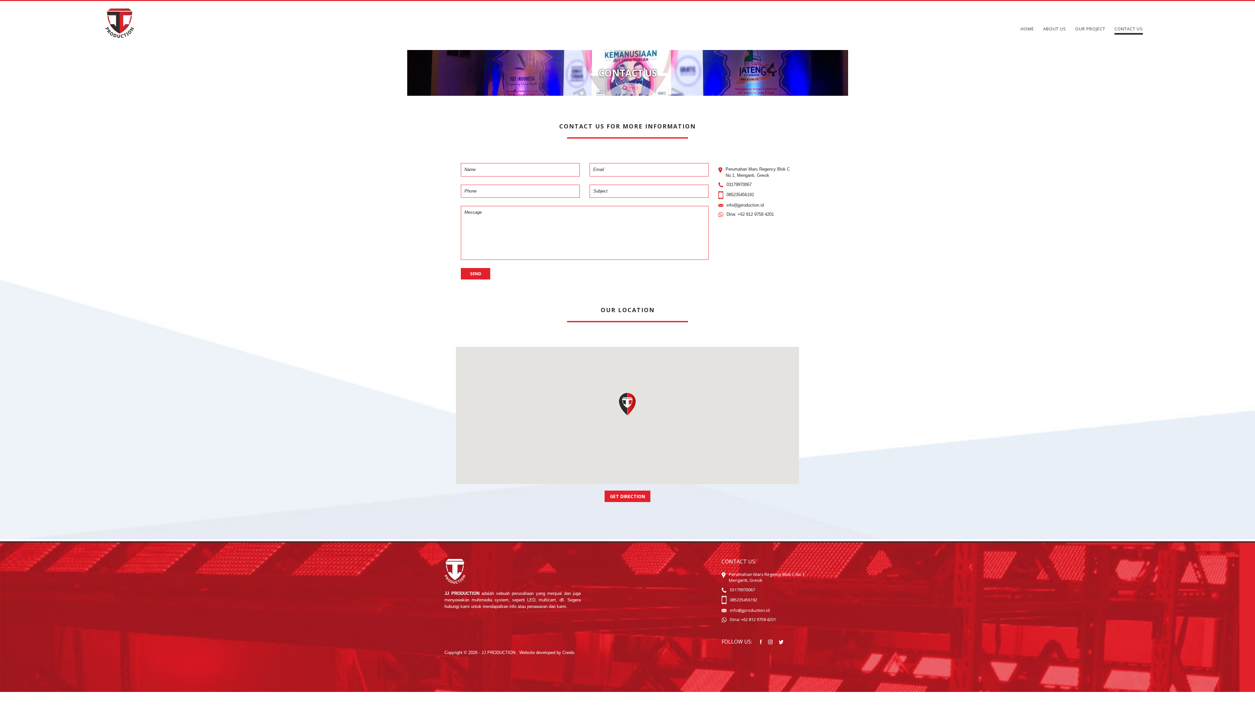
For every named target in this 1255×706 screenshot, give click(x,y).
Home (1027, 29)
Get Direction (627, 496)
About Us (1054, 29)
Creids (568, 652)
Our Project (1090, 29)
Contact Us (1128, 29)
